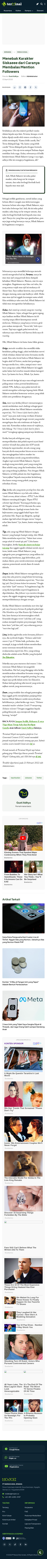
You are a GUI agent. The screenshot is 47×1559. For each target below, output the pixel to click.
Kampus (28, 11)
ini (31, 744)
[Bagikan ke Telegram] (25, 87)
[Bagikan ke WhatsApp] (14, 87)
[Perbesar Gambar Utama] (23, 126)
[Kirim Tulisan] (37, 4)
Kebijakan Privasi (31, 1520)
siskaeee (28, 778)
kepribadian (15, 778)
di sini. (38, 757)
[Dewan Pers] (13, 1538)
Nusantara (8, 11)
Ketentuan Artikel (8, 1520)
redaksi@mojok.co (12, 1494)
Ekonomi (40, 11)
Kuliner (18, 11)
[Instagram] (4, 1544)
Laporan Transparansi (33, 1524)
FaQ (26, 1511)
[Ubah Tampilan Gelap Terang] (40, 1552)
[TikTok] (15, 1544)
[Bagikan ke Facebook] (30, 87)
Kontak (5, 1524)
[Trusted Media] (3, 1538)
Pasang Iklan (29, 1528)
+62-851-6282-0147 (12, 1497)
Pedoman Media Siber (33, 1516)
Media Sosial (22, 52)
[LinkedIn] (26, 1544)
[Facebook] (20, 1544)
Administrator (8, 766)
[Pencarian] (41, 4)
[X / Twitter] (10, 1544)
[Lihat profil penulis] (23, 798)
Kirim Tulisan (7, 1516)
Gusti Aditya (27, 728)
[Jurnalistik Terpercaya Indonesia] (21, 1538)
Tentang (5, 1507)
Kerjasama (29, 1507)
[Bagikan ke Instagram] (20, 87)
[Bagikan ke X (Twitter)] (36, 87)
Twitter (39, 778)
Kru (3, 1511)
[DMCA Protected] (8, 1538)
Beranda (7, 52)
